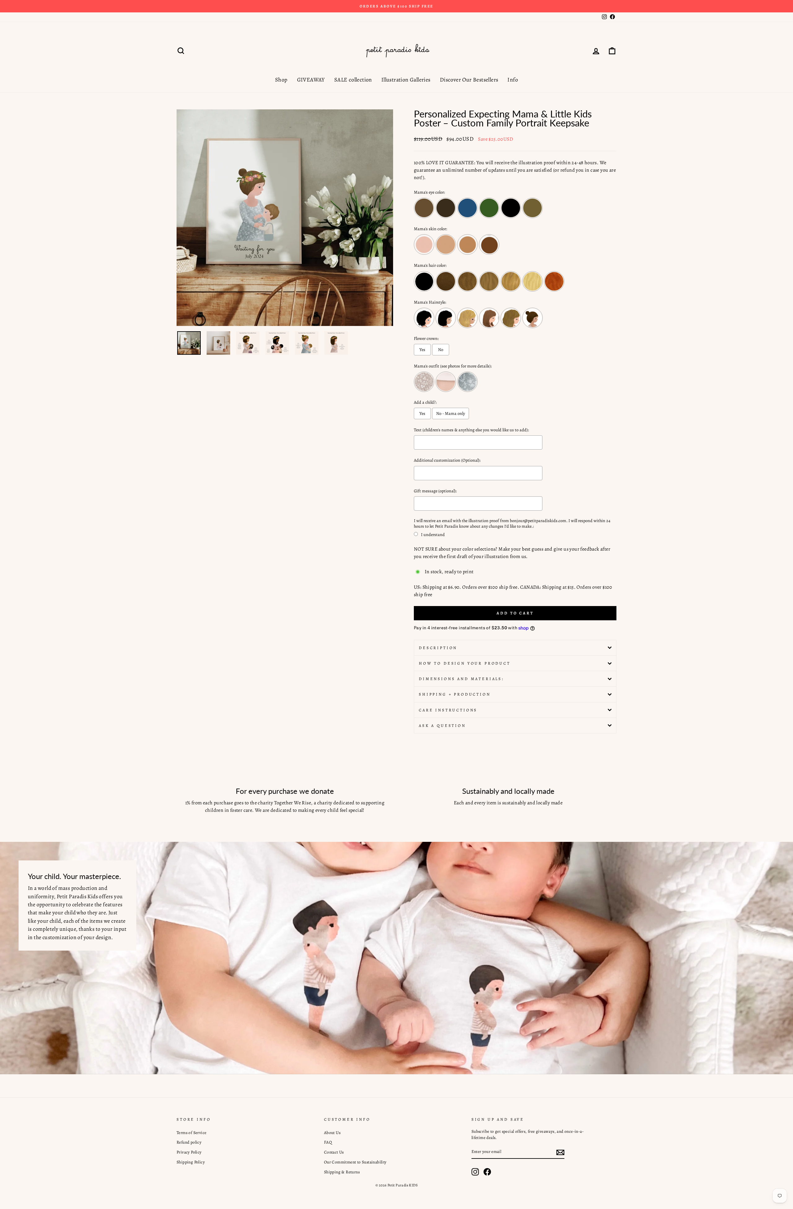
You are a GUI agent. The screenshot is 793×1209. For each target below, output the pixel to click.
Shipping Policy (191, 1162)
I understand (433, 535)
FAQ (328, 1142)
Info (512, 79)
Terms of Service (191, 1133)
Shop (281, 79)
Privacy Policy (189, 1152)
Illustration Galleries (406, 79)
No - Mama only (450, 413)
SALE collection (353, 79)
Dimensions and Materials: (461, 678)
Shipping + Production (455, 694)
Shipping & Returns (342, 1172)
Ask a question (442, 725)
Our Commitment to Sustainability (355, 1162)
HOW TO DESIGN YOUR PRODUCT (464, 663)
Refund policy (189, 1142)
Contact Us (334, 1152)
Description (438, 647)
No (440, 350)
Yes (422, 350)
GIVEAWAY (311, 79)
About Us (332, 1133)
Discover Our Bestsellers (469, 79)
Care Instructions (448, 710)
